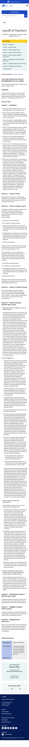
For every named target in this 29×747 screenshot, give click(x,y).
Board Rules (5, 720)
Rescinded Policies (6, 713)
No (20, 688)
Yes (12, 688)
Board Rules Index (6, 722)
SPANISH (20, 74)
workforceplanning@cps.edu (14, 671)
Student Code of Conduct (8, 717)
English (14, 74)
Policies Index (5, 711)
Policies (4, 709)
